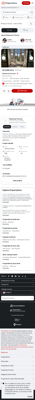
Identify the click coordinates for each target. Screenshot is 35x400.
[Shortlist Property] (31, 51)
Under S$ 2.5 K (7, 231)
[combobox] (16, 12)
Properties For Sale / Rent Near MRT (12, 379)
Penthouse (13, 266)
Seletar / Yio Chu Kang (9, 239)
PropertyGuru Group (8, 281)
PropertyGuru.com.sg (7, 331)
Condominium (19, 197)
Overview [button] (7, 127)
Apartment (27, 197)
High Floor (5, 266)
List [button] (11, 30)
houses (31, 347)
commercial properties (10, 349)
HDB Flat (12, 197)
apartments (4, 347)
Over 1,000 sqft (16, 248)
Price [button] (22, 127)
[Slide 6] (20, 65)
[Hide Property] (27, 51)
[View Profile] (17, 47)
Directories (4, 361)
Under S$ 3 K (15, 231)
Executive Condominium (10, 198)
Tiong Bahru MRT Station (10, 257)
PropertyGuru (5, 357)
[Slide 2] (14, 65)
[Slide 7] (21, 65)
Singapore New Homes (8, 374)
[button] (7, 140)
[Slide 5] (18, 65)
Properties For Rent (7, 370)
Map (26, 30)
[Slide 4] (17, 65)
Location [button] (15, 127)
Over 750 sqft (6, 248)
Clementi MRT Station (24, 257)
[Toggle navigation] (32, 3)
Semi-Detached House (13, 200)
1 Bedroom (11, 222)
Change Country (6, 289)
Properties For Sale (7, 366)
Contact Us (5, 284)
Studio (4, 222)
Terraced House (21, 198)
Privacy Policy (9, 389)
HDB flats (11, 347)
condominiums (22, 345)
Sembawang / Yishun (23, 239)
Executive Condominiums (21, 347)
